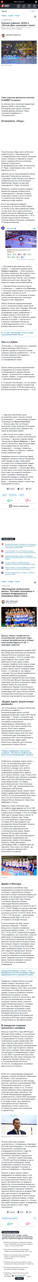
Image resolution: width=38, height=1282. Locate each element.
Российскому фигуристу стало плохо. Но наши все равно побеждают (16, 1268)
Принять (19, 1278)
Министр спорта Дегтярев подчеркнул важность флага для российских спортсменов (17, 1256)
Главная (4, 15)
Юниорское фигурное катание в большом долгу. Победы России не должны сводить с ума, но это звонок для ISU (18, 1244)
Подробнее (21, 1276)
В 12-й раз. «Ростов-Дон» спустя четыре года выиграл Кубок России (17, 334)
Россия (17, 15)
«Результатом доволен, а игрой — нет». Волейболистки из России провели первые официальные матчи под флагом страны (18, 973)
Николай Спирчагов (13, 35)
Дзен (21, 489)
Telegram (12, 489)
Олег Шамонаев (12, 601)
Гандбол (11, 15)
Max (30, 489)
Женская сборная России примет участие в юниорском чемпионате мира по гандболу (18, 1263)
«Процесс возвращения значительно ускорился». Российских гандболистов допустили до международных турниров (17, 753)
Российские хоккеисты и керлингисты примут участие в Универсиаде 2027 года (18, 1250)
